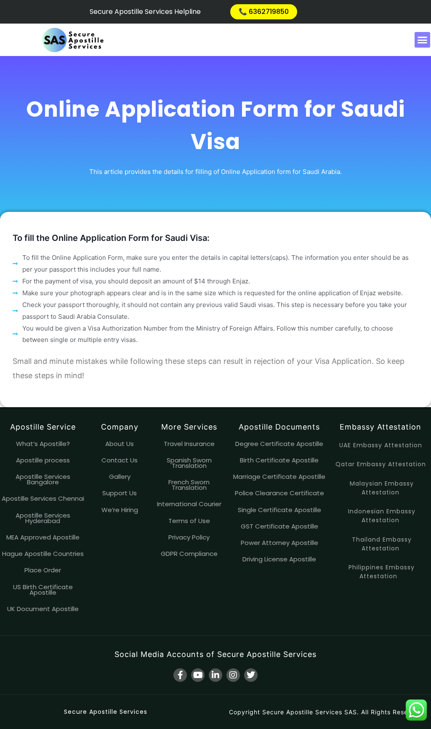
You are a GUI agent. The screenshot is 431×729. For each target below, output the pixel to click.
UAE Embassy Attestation (380, 445)
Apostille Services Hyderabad (43, 518)
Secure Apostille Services (105, 712)
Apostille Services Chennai (43, 498)
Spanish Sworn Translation (189, 463)
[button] (423, 40)
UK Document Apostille (43, 608)
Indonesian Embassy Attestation (381, 515)
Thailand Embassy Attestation (382, 544)
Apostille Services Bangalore (43, 479)
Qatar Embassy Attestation (380, 464)
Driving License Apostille (279, 559)
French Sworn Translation (189, 485)
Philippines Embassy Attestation (382, 571)
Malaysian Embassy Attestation (382, 488)
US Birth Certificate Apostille (43, 589)
